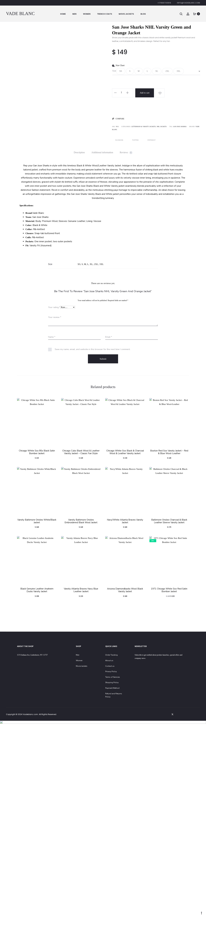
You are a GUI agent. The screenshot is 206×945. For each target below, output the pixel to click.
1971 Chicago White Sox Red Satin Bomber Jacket (169, 590)
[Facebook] (179, 714)
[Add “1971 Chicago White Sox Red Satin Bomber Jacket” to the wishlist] (185, 540)
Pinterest (151, 140)
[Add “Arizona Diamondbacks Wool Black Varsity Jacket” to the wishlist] (141, 540)
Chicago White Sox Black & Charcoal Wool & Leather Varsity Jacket (125, 452)
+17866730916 (164, 3)
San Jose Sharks (180, 126)
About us (109, 660)
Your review (54, 317)
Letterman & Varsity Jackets (143, 126)
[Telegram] (199, 714)
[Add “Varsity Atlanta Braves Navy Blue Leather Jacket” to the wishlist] (97, 540)
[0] (194, 14)
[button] (120, 71)
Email (108, 337)
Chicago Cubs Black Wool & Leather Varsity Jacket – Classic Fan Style (81, 452)
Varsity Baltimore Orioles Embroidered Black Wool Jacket (81, 521)
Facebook (119, 140)
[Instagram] (186, 714)
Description (79, 152)
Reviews (125, 152)
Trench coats (104, 14)
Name (51, 337)
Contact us (109, 666)
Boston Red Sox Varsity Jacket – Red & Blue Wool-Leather (169, 452)
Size (114, 71)
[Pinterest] (192, 714)
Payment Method (112, 688)
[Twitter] (172, 714)
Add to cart (144, 93)
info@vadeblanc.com (188, 3)
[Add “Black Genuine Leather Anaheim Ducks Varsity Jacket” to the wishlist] (53, 540)
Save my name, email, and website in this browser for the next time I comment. (92, 349)
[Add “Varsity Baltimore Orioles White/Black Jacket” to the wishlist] (53, 471)
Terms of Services (112, 677)
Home (63, 14)
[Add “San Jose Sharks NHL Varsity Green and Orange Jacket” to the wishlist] (160, 92)
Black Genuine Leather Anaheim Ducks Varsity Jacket (36, 590)
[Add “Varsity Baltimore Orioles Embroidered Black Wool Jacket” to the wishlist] (97, 471)
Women (86, 14)
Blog (143, 14)
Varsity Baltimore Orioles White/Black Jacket (36, 521)
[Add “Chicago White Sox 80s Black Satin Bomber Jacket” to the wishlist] (53, 402)
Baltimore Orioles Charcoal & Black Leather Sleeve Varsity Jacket (169, 521)
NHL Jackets (162, 126)
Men (74, 14)
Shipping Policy (112, 682)
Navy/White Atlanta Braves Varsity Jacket (125, 521)
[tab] (79, 152)
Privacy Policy (111, 671)
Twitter (135, 140)
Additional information (102, 152)
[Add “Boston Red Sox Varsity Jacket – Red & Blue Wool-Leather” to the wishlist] (185, 402)
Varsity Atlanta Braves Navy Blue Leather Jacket (81, 590)
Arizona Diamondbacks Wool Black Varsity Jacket (125, 590)
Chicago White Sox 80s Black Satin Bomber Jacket (37, 452)
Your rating (54, 307)
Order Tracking (111, 655)
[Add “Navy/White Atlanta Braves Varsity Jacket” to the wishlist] (141, 471)
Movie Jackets (126, 14)
